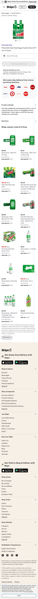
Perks (4, 489)
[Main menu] (4, 7)
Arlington (5, 526)
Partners (5, 451)
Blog (3, 448)
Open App (32, 2)
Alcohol (4, 372)
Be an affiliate (7, 486)
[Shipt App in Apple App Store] (7, 363)
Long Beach (6, 537)
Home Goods (6, 378)
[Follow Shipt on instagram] (7, 555)
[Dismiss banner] (3, 2)
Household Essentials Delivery (13, 406)
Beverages (5, 375)
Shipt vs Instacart (8, 429)
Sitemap (5, 454)
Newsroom (6, 446)
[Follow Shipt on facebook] (3, 555)
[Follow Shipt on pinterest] (12, 555)
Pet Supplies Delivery (9, 401)
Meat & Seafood (8, 383)
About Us (5, 440)
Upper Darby (6, 534)
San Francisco (7, 506)
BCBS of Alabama (8, 551)
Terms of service (7, 582)
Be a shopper (6, 481)
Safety (4, 491)
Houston (5, 511)
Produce (5, 381)
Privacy (17, 582)
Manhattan (6, 514)
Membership (6, 423)
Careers (5, 443)
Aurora (4, 529)
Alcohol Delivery (8, 398)
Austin (4, 503)
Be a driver (5, 483)
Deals (4, 431)
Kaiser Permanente (9, 548)
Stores (4, 420)
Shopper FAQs (7, 494)
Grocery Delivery (8, 395)
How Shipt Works (8, 418)
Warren (4, 531)
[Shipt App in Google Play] (21, 363)
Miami (4, 509)
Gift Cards (5, 426)
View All (4, 386)
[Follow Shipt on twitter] (17, 555)
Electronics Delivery (9, 403)
